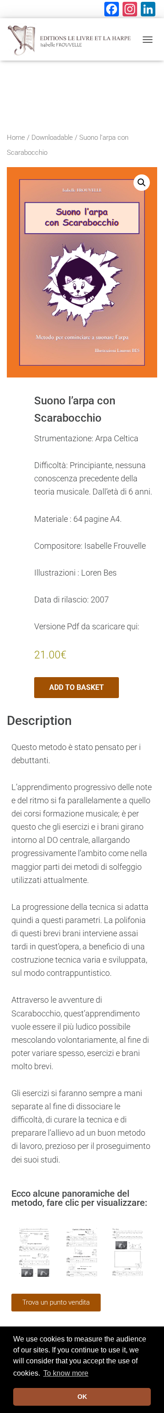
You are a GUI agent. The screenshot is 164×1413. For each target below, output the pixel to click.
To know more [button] (65, 1373)
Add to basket (76, 687)
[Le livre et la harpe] (72, 39)
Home (16, 137)
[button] (141, 182)
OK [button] (82, 1396)
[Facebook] (111, 10)
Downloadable (52, 137)
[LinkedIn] (148, 10)
